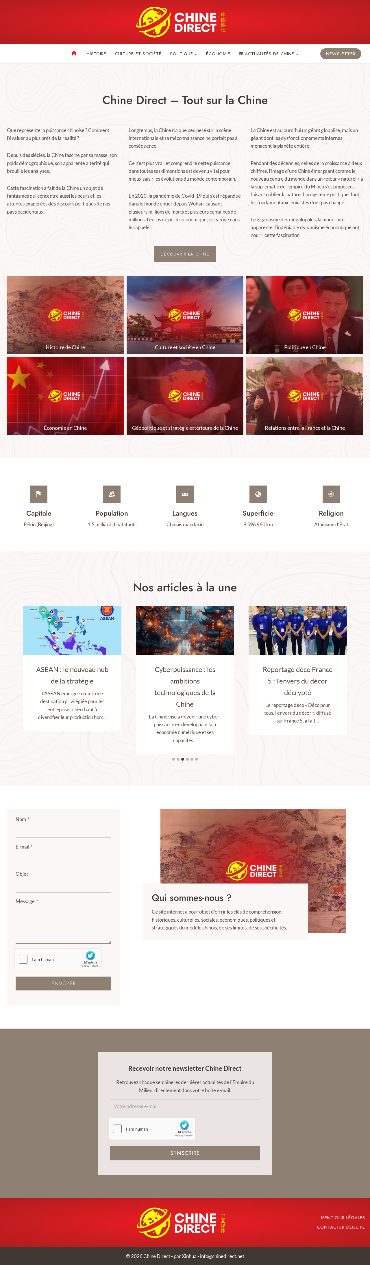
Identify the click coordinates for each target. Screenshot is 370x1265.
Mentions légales (343, 1217)
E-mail (24, 847)
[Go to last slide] (164, 870)
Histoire (96, 54)
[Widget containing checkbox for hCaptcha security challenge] (57, 959)
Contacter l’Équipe (341, 1227)
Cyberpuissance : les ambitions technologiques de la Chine (185, 686)
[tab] (173, 759)
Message (27, 901)
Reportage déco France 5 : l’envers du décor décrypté (298, 681)
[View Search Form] (11, 54)
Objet (22, 874)
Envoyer (63, 983)
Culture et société (138, 54)
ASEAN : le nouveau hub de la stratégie (72, 675)
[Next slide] (341, 870)
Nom (22, 819)
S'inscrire (185, 1153)
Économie (218, 54)
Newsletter (341, 54)
